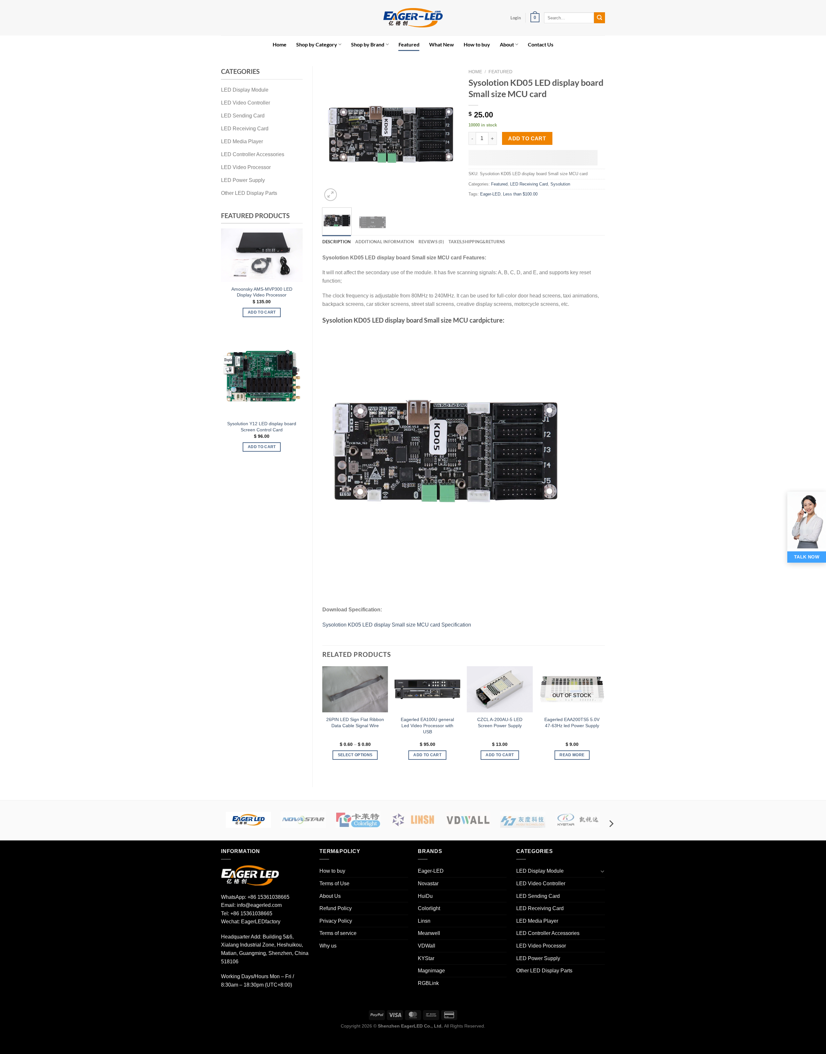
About (507, 44)
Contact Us (540, 44)
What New (441, 44)
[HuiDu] (522, 820)
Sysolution (560, 184)
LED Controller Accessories (547, 933)
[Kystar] (577, 820)
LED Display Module (540, 871)
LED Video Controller (540, 883)
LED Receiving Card (529, 184)
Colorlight (429, 908)
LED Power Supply (538, 958)
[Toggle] (602, 871)
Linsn (424, 921)
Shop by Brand (367, 44)
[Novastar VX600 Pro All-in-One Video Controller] (223, 251)
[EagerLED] (250, 875)
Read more (571, 755)
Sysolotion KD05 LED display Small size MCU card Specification (396, 624)
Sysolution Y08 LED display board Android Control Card (223, 426)
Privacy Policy (335, 921)
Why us (328, 946)
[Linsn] (413, 820)
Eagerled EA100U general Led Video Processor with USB (427, 725)
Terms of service (338, 933)
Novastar (428, 883)
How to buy (477, 44)
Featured (408, 44)
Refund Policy (335, 908)
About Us (330, 896)
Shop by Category (316, 44)
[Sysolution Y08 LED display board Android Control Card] (223, 376)
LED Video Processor (541, 946)
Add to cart (527, 138)
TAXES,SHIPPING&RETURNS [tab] (476, 241)
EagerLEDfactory (260, 921)
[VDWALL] (467, 820)
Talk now (806, 556)
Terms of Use (334, 883)
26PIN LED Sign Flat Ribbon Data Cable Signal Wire (355, 722)
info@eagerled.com (259, 905)
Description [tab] (336, 241)
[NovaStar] (303, 820)
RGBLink (428, 983)
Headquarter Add (240, 936)
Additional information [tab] (384, 241)
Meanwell (429, 933)
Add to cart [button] (223, 305)
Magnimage (431, 970)
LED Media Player (537, 921)
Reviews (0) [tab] (431, 241)
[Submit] (599, 17)
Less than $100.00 (520, 194)
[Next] (296, 277)
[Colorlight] (358, 820)
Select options (223, 447)
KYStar (426, 958)
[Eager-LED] (248, 820)
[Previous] (228, 277)
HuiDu (425, 896)
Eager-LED (490, 194)
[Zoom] (330, 194)
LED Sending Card (538, 896)
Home (280, 44)
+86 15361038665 (268, 897)
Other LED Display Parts (544, 970)
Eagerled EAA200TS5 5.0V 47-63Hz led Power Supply (571, 722)
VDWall (426, 946)
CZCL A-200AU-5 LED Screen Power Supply (499, 722)
